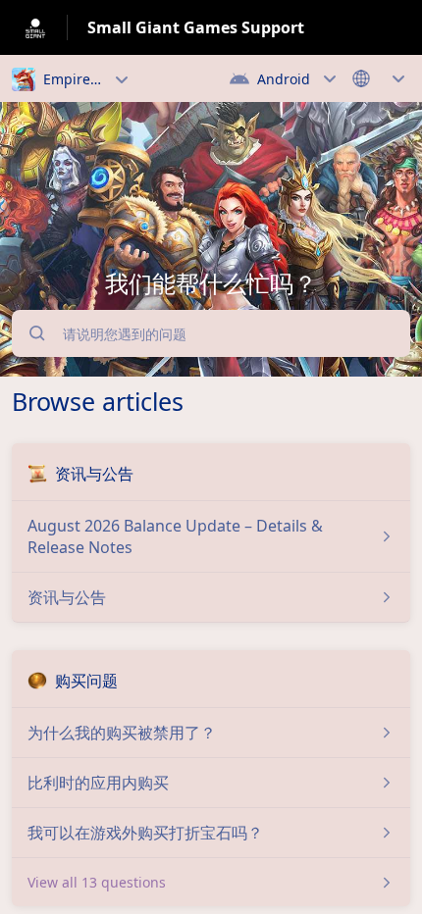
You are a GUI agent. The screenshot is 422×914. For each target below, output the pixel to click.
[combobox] (218, 333)
